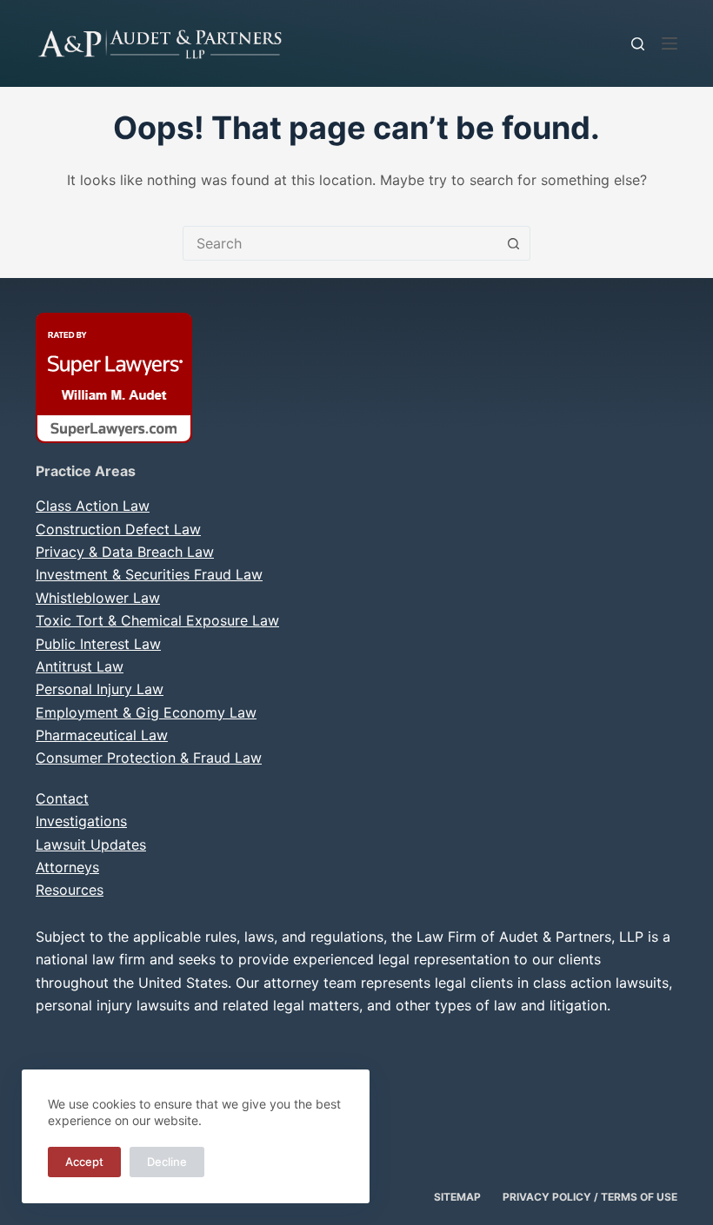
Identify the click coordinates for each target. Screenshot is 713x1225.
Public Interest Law (98, 643)
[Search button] (513, 243)
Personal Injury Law (99, 689)
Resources (69, 889)
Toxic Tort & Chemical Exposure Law (157, 620)
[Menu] (669, 43)
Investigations (81, 821)
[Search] (637, 43)
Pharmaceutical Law (102, 735)
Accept (84, 1162)
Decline (167, 1162)
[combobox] (339, 243)
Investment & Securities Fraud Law (149, 574)
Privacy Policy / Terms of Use (590, 1196)
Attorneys (67, 867)
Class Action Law (93, 505)
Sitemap (457, 1196)
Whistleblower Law (98, 597)
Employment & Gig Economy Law (146, 712)
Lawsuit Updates (91, 844)
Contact (62, 798)
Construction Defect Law (118, 529)
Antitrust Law (79, 666)
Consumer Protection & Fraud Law (149, 757)
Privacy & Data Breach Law (125, 551)
